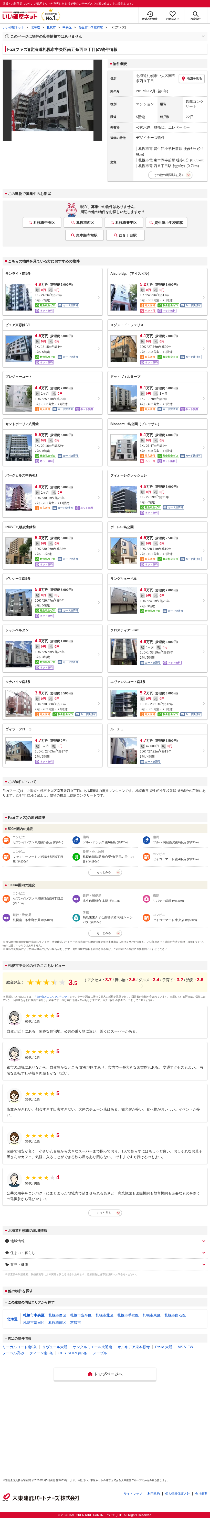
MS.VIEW (185, 1347)
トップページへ (108, 1374)
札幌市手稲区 (128, 1315)
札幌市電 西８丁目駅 (155, 166)
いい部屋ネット (13, 27)
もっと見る (104, 1212)
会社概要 (201, 1493)
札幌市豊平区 (126, 222)
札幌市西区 (85, 222)
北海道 (35, 27)
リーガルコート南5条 (20, 1347)
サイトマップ (133, 1493)
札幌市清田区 (34, 1322)
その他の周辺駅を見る (169, 175)
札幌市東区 (152, 1315)
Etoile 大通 (163, 1347)
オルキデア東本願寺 (134, 1347)
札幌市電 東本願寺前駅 (156, 160)
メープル (100, 1353)
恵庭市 (75, 1322)
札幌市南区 (57, 1322)
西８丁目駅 (128, 235)
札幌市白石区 (175, 1315)
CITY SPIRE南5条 (72, 1353)
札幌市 (51, 27)
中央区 (67, 27)
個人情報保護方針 (177, 1493)
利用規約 (154, 1493)
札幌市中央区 (44, 222)
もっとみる (104, 872)
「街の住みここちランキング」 (52, 996)
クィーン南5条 (41, 1353)
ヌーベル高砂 (13, 1353)
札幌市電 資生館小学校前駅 (160, 149)
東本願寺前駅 (87, 235)
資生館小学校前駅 (90, 27)
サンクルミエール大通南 (92, 1347)
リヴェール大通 (54, 1347)
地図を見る (194, 78)
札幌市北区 (104, 1315)
